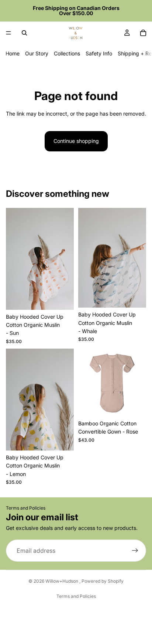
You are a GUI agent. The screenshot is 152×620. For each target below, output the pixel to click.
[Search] (24, 33)
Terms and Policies (25, 508)
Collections (67, 53)
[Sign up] (135, 551)
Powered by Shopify (103, 581)
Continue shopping (76, 141)
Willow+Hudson (62, 581)
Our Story (36, 53)
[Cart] (143, 33)
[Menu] (8, 32)
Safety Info (99, 53)
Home (13, 53)
